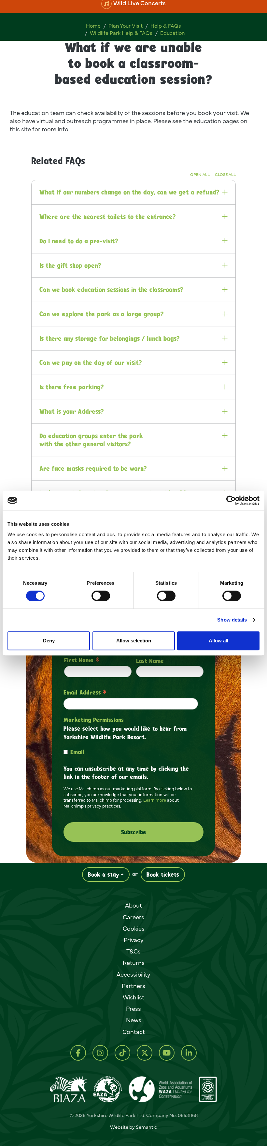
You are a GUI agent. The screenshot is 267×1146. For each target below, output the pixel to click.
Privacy (134, 940)
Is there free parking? (71, 387)
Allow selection (133, 640)
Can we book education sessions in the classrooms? (111, 289)
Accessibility (133, 974)
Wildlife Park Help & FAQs (121, 33)
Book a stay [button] (103, 874)
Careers (133, 917)
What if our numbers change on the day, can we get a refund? (129, 192)
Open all (200, 174)
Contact (133, 1032)
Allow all (218, 640)
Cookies (134, 928)
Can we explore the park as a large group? (101, 314)
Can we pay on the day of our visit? (90, 362)
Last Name (150, 661)
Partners (133, 986)
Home (93, 25)
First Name (81, 660)
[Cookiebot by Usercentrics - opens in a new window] (231, 500)
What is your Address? (71, 411)
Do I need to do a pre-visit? (78, 240)
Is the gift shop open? (70, 265)
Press (133, 1008)
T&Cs (133, 951)
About (133, 905)
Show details (232, 620)
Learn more (154, 800)
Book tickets (163, 874)
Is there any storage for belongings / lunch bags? (109, 338)
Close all (225, 174)
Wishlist (133, 997)
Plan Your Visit (125, 25)
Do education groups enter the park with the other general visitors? (91, 439)
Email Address (84, 692)
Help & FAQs (165, 25)
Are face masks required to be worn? (93, 468)
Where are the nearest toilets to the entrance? (107, 216)
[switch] (100, 596)
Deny (49, 640)
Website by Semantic (133, 1127)
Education (172, 33)
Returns (134, 963)
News (133, 1020)
